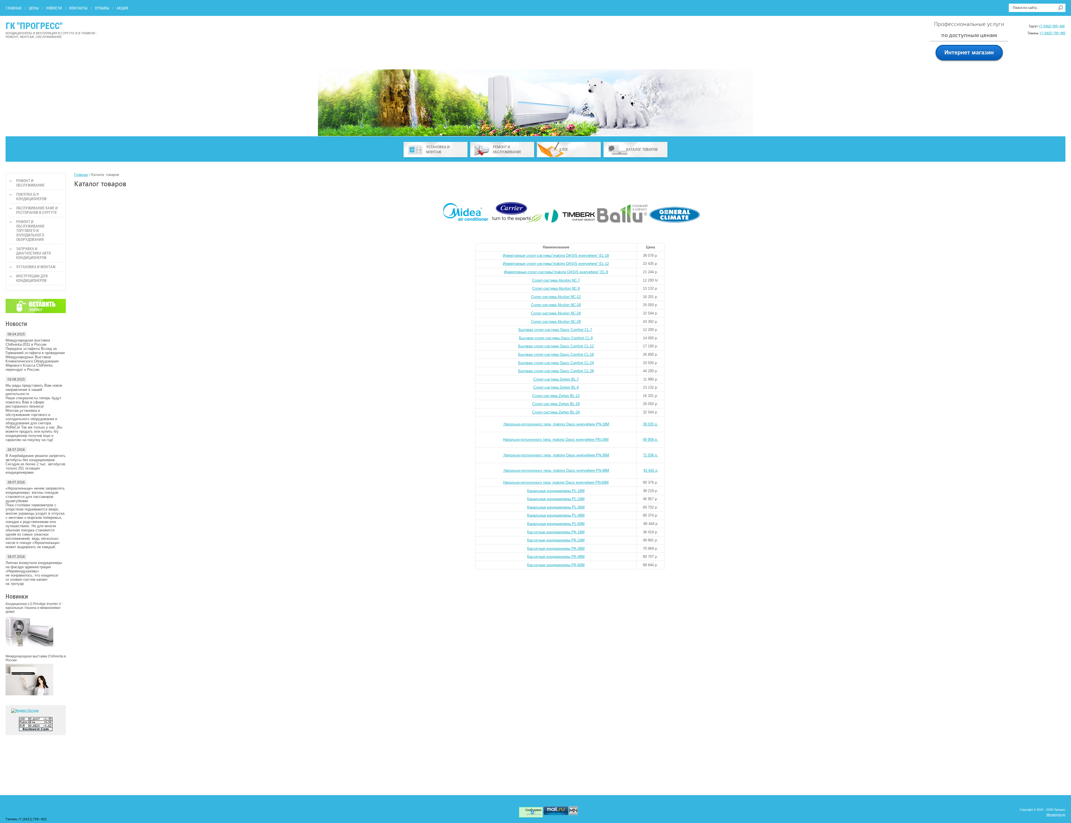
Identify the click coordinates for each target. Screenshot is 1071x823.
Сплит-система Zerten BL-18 (556, 404)
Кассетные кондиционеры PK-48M (556, 557)
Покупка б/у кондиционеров (31, 196)
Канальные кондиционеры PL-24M (556, 499)
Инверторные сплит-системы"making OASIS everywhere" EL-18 (556, 255)
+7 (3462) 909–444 (1052, 26)
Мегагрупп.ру (1055, 814)
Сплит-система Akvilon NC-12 (556, 297)
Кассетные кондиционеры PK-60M (556, 565)
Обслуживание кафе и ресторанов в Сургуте (37, 210)
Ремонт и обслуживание (30, 182)
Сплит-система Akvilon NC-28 (556, 321)
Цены (34, 8)
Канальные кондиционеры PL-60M (556, 524)
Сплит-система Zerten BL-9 (556, 387)
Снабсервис (533, 810)
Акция (122, 8)
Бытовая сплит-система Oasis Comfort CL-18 (556, 354)
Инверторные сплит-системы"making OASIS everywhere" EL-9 (556, 272)
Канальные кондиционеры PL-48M (556, 515)
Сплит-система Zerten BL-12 (556, 396)
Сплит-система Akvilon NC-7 (556, 280)
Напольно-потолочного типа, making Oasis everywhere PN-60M (556, 482)
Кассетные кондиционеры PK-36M (556, 548)
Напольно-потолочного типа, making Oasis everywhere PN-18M (556, 424)
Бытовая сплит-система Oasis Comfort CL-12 (556, 346)
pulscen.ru (533, 814)
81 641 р (650, 470)
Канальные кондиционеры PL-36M (556, 507)
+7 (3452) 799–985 (1052, 33)
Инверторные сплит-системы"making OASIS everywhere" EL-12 (556, 264)
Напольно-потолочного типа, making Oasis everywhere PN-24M (556, 439)
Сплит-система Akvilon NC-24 (556, 313)
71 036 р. (650, 455)
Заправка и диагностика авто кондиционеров (33, 253)
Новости (54, 8)
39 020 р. (650, 424)
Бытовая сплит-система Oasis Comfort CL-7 (555, 330)
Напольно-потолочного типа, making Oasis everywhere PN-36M (556, 455)
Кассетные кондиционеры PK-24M (556, 540)
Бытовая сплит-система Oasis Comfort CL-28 (556, 371)
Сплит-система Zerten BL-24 (556, 412)
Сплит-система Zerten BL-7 (556, 379)
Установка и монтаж (36, 267)
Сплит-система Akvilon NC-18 (556, 305)
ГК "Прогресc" (34, 25)
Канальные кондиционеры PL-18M (556, 491)
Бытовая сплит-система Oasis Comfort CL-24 (556, 363)
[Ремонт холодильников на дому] (573, 814)
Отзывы (102, 8)
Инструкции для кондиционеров (32, 278)
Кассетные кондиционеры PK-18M (556, 532)
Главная (13, 8)
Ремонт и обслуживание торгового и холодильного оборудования (30, 230)
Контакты (78, 8)
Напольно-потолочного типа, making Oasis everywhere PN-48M (556, 470)
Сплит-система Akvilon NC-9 (556, 288)
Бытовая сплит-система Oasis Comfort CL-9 (556, 338)
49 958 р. (650, 439)
